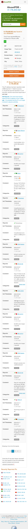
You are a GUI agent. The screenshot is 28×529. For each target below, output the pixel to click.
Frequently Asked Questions (17, 521)
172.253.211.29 (7, 477)
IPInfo (15, 66)
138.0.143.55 (6, 491)
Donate (18, 523)
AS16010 (17, 52)
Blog (2, 521)
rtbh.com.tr (20, 154)
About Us (7, 521)
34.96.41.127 (6, 497)
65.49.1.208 (20, 495)
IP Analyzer (20, 106)
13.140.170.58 (21, 498)
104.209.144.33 (21, 477)
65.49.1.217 (20, 480)
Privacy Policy (13, 519)
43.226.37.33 (6, 485)
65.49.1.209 (6, 495)
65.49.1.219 (6, 479)
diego (19, 173)
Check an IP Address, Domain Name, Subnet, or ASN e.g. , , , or (12, 17)
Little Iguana (20, 244)
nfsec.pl (19, 400)
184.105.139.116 (21, 501)
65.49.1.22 (6, 483)
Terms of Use (20, 517)
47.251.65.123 (21, 483)
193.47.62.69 (6, 472)
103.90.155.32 (21, 492)
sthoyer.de (20, 264)
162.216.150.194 (21, 489)
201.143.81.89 (7, 501)
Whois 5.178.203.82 (14, 76)
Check (23, 24)
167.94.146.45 (7, 489)
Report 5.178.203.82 (14, 71)
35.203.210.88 (21, 486)
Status (13, 523)
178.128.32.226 (21, 474)
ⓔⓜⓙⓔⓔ (20, 291)
